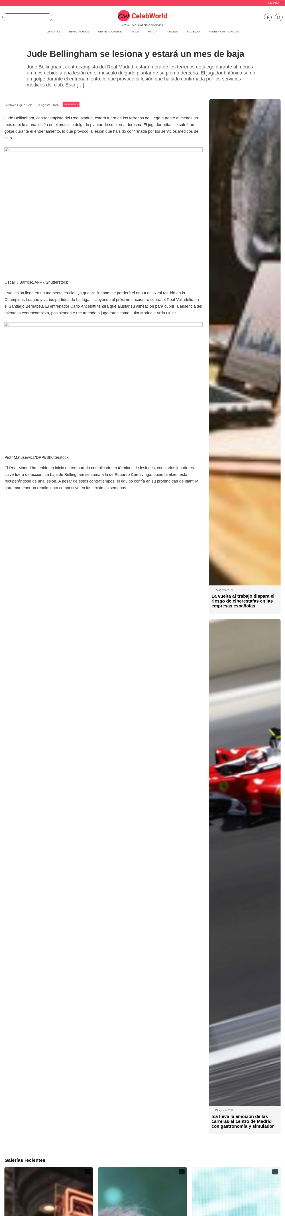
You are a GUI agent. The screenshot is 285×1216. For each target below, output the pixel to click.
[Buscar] (47, 17)
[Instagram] (279, 17)
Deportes (71, 104)
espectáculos (79, 31)
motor (152, 31)
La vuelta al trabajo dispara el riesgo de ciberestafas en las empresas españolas (243, 601)
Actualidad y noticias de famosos (142, 25)
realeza (172, 31)
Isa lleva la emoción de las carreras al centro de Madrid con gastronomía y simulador (243, 1121)
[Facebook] (268, 17)
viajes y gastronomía (224, 31)
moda (135, 31)
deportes (53, 31)
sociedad (193, 31)
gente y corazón (110, 31)
